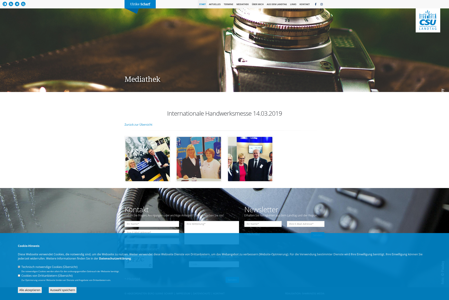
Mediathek (242, 4)
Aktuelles (215, 4)
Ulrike (140, 4)
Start (202, 4)
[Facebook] (315, 4)
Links (293, 4)
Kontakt (305, 4)
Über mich (258, 4)
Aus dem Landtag (277, 4)
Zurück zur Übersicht (138, 125)
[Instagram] (321, 4)
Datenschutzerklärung (115, 258)
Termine (228, 4)
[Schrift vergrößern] (17, 4)
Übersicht (70, 267)
